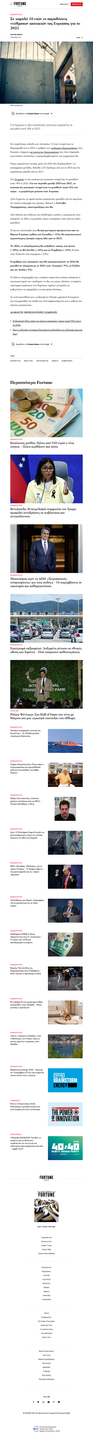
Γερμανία (19, 179)
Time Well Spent (46, 1333)
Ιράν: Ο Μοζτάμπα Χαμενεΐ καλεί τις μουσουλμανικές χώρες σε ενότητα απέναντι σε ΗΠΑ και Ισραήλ (27, 835)
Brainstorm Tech (46, 1325)
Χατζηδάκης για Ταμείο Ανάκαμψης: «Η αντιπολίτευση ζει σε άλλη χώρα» (27, 903)
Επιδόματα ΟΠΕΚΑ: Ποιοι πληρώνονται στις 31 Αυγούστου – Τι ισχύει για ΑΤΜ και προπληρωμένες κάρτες (26, 938)
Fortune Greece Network (46, 1253)
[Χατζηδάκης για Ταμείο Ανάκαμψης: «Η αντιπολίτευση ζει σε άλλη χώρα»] (65, 911)
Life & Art (46, 1275)
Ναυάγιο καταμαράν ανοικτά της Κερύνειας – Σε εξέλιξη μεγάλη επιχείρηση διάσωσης (25, 733)
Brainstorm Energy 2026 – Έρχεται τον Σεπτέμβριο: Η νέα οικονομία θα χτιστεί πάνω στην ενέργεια (27, 1072)
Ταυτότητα (46, 1355)
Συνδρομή (46, 1371)
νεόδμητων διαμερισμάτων (64, 148)
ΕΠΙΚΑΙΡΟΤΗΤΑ (16, 14)
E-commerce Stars (46, 1329)
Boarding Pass (46, 1317)
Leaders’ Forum (46, 1245)
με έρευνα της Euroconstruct (44, 152)
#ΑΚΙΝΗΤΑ (55, 361)
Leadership (46, 1295)
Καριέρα (46, 1291)
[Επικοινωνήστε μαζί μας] (59, 1402)
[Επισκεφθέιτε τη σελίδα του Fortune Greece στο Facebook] (33, 1402)
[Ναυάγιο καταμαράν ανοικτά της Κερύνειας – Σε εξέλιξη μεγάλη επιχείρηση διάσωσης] (65, 741)
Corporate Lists (46, 1237)
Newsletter (46, 1367)
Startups (46, 1287)
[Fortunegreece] (20, 6)
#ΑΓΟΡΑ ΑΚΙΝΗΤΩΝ (42, 361)
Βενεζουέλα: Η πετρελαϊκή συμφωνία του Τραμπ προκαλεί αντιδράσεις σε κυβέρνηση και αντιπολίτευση (43, 512)
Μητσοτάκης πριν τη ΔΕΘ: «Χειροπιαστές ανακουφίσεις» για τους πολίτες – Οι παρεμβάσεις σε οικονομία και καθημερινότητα (46, 582)
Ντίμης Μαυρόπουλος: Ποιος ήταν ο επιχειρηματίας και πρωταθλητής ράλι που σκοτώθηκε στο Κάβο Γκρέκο (27, 768)
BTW (68, 1413)
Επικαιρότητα (46, 1267)
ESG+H (46, 1313)
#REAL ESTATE (28, 361)
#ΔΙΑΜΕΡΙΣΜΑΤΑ (67, 361)
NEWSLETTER (76, 4)
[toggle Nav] (11, 4)
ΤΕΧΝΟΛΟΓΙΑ (15, 1100)
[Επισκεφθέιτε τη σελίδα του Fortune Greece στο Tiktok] (53, 1402)
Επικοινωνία (46, 1363)
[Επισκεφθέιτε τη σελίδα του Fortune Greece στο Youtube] (48, 1402)
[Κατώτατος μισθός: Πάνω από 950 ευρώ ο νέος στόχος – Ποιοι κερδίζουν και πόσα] (46, 413)
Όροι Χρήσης (46, 1375)
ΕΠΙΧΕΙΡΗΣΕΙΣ (15, 1134)
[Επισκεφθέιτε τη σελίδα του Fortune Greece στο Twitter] (38, 1402)
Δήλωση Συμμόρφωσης (46, 1359)
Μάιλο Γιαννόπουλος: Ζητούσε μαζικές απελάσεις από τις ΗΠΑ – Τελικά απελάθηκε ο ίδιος (26, 801)
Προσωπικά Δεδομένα (46, 1379)
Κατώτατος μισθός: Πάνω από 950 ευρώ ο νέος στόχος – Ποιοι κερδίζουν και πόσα (42, 445)
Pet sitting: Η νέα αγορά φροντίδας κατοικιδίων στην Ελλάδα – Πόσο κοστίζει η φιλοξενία (26, 1005)
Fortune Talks (46, 1249)
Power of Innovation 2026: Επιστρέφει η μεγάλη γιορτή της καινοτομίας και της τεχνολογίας (25, 1106)
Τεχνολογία (46, 1279)
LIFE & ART (14, 711)
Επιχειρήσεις (46, 1271)
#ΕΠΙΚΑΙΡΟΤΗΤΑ (15, 361)
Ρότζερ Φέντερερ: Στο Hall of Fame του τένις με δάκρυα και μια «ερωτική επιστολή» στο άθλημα (42, 716)
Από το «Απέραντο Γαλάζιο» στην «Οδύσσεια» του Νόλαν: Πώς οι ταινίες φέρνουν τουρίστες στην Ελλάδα (25, 1040)
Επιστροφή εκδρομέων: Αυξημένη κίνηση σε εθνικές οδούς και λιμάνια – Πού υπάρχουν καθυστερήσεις (46, 650)
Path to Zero (46, 1337)
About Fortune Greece (46, 1351)
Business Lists (46, 1241)
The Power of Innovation (46, 1321)
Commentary (46, 1299)
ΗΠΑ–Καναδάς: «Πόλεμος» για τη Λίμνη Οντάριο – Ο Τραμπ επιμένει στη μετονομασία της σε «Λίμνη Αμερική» (26, 870)
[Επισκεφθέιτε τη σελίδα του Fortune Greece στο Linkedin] (43, 1402)
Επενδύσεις (46, 1283)
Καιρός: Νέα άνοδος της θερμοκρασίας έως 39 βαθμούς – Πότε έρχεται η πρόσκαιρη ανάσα (25, 971)
